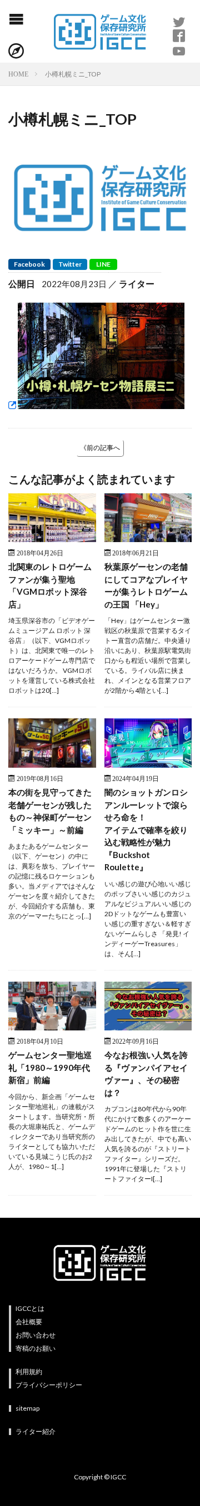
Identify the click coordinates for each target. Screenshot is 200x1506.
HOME (18, 73)
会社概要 (29, 1322)
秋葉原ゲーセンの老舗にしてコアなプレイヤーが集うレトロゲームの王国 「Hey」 (146, 585)
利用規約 (29, 1371)
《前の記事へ (100, 447)
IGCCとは (30, 1308)
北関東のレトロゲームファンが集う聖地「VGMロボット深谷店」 (50, 585)
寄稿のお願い (36, 1348)
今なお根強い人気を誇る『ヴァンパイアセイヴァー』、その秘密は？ (146, 1073)
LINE (103, 264)
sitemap (27, 1408)
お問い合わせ (36, 1335)
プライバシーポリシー (49, 1385)
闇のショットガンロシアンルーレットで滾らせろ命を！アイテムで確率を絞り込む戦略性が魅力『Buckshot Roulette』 (146, 829)
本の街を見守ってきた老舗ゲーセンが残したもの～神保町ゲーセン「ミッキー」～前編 (50, 811)
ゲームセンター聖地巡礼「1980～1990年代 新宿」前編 (52, 1067)
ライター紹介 (36, 1431)
